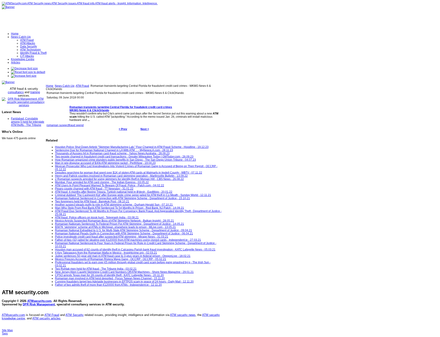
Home (49, 85)
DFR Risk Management (39, 304)
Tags (5, 333)
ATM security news (182, 315)
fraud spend (76, 125)
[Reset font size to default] (28, 72)
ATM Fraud (82, 85)
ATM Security (75, 315)
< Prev (123, 129)
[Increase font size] (23, 75)
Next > (144, 129)
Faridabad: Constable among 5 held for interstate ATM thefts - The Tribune (27, 122)
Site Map (7, 330)
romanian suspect (58, 125)
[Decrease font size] (24, 68)
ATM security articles (46, 318)
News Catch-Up (64, 85)
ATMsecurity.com (39, 301)
